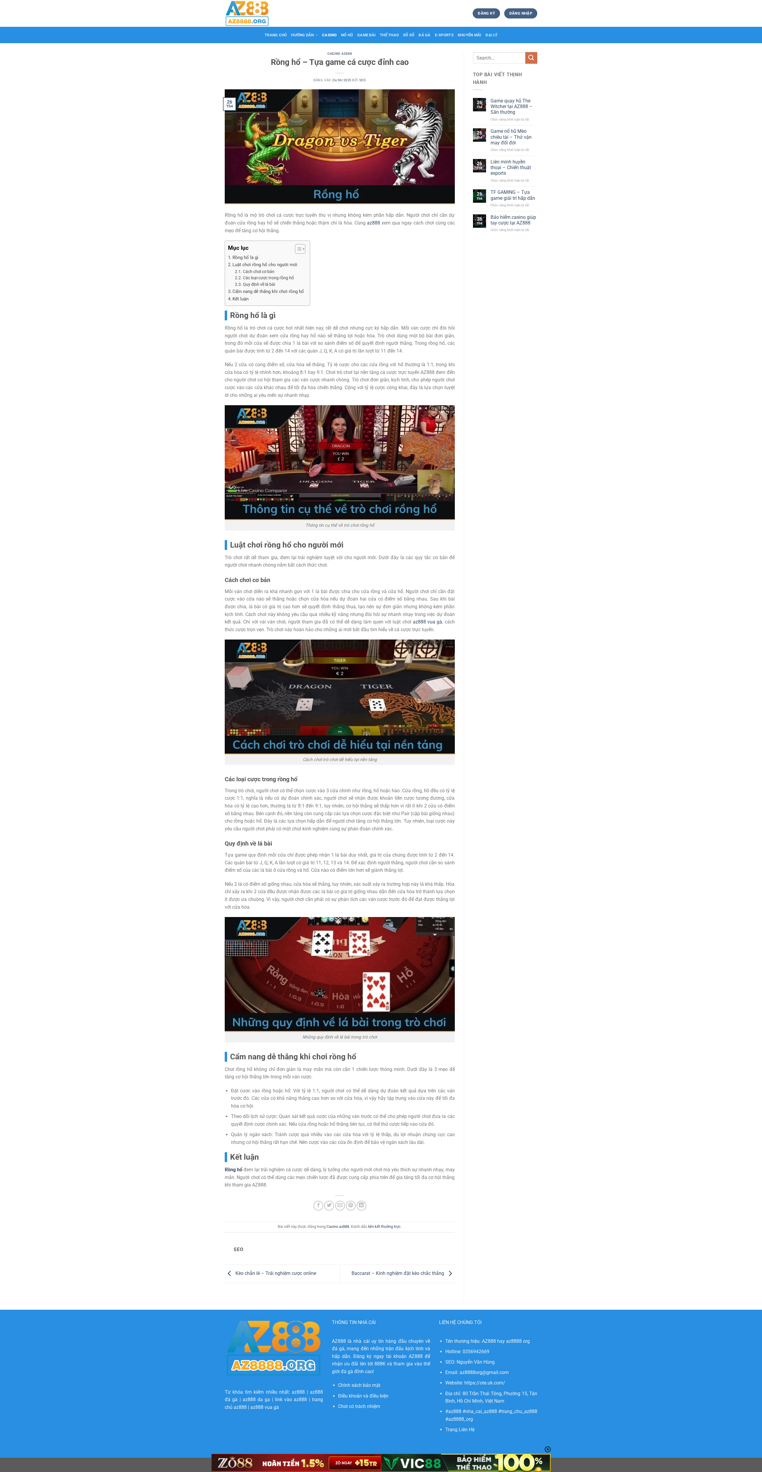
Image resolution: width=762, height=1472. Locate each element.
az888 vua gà (264, 1407)
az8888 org (518, 1341)
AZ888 (339, 1341)
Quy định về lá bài (259, 284)
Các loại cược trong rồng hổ (268, 277)
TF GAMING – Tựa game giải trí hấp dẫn (513, 195)
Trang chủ (276, 35)
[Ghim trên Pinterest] (351, 1206)
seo (362, 80)
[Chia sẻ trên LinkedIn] (361, 1206)
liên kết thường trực (384, 1226)
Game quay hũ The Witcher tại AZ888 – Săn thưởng (512, 106)
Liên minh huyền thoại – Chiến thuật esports (511, 167)
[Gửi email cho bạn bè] (340, 1206)
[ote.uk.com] (254, 13)
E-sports (444, 35)
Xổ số (408, 35)
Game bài (366, 35)
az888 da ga (256, 1399)
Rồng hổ (233, 1169)
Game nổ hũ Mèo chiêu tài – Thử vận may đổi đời (511, 136)
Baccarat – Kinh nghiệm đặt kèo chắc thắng (398, 1273)
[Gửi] (531, 58)
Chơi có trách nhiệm (359, 1406)
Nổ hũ (347, 35)
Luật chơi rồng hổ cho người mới (264, 264)
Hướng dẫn (302, 35)
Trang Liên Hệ (459, 1429)
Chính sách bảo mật (359, 1385)
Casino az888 (339, 54)
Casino (329, 35)
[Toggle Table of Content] (297, 249)
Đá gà (424, 35)
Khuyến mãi (470, 35)
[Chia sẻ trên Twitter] (329, 1206)
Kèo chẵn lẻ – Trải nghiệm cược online (275, 1273)
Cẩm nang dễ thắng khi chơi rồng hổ (268, 291)
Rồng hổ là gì (245, 257)
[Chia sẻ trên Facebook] (318, 1206)
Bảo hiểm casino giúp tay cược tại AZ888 (513, 220)
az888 (427, 622)
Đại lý (491, 35)
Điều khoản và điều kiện (363, 1396)
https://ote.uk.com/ (484, 1383)
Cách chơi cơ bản (258, 271)
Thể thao (389, 35)
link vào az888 (291, 1399)
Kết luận (240, 299)
